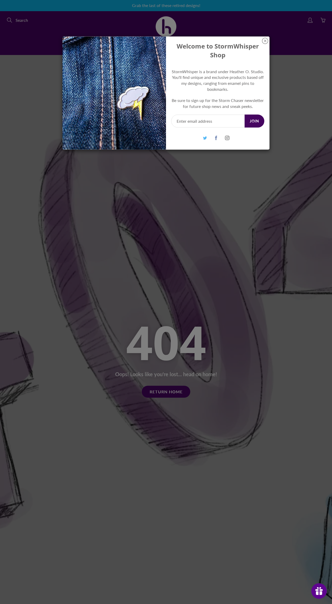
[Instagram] (227, 137)
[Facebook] (215, 137)
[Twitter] (204, 137)
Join (254, 121)
